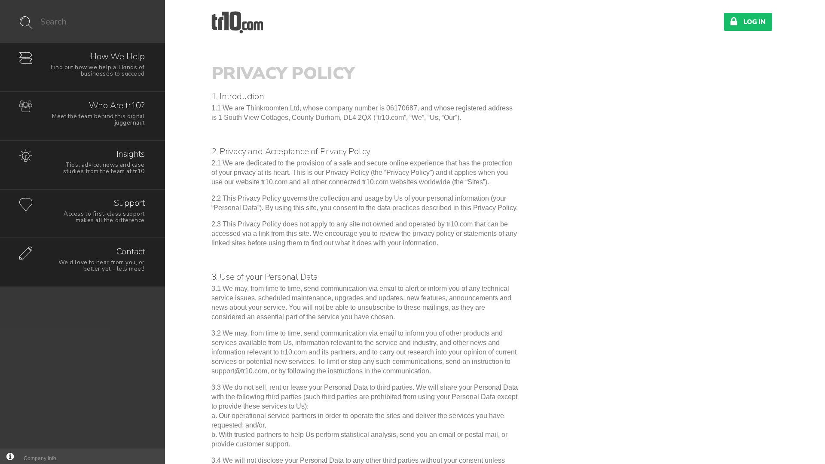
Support (104, 210)
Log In (748, 21)
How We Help (98, 64)
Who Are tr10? (98, 113)
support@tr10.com (239, 371)
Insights (104, 161)
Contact (101, 259)
